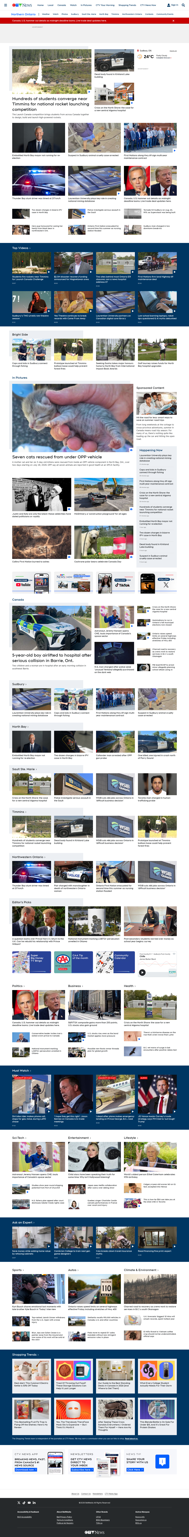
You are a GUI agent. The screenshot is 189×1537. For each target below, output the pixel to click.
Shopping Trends (127, 5)
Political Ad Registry (65, 1523)
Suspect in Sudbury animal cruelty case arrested (93, 155)
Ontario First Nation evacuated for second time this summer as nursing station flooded (104, 228)
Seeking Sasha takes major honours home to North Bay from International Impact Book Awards (115, 366)
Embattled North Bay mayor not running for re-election (28, 756)
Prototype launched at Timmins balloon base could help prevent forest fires (70, 366)
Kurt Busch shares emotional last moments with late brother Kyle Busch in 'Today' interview (36, 1308)
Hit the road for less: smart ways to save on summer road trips (154, 418)
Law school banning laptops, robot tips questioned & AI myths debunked (157, 317)
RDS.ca (138, 1523)
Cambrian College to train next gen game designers (72, 1252)
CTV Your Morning (105, 5)
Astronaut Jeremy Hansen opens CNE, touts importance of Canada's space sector (112, 633)
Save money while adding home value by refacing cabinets (31, 1252)
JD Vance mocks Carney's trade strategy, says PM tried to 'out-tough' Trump (156, 1119)
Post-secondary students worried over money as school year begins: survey (149, 940)
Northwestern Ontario (132, 14)
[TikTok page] (24, 1502)
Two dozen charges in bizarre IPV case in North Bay (71, 756)
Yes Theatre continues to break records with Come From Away (70, 317)
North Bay (103, 14)
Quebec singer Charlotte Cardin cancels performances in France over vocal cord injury (102, 1203)
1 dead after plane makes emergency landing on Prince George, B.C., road (115, 1117)
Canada (61, 5)
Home (40, 5)
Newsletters (98, 1494)
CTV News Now (148, 5)
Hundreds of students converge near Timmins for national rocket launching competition (50, 104)
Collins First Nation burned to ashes (30, 561)
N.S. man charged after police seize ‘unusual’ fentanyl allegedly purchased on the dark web (114, 670)
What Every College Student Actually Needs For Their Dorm (156, 1384)
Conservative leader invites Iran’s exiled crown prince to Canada (47, 1034)
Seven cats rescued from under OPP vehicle (57, 456)
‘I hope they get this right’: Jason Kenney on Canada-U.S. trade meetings (70, 1119)
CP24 (98, 1517)
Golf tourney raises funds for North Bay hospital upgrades (156, 364)
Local (50, 5)
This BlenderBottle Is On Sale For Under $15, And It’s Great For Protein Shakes (157, 1425)
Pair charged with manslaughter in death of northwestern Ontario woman (72, 888)
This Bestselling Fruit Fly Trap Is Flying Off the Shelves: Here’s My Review (31, 1425)
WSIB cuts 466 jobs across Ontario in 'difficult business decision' (115, 799)
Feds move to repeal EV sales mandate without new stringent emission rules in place (102, 1335)
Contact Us (86, 1494)
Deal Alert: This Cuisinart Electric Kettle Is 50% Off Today (31, 1384)
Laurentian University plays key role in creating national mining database (31, 714)
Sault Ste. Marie (89, 14)
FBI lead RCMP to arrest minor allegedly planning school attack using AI (163, 667)
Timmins (115, 14)
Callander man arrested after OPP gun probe (114, 756)
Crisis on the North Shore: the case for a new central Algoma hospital (114, 109)
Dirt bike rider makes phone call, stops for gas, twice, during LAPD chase (29, 1119)
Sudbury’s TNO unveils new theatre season (30, 317)
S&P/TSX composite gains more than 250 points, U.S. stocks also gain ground (93, 1024)
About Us (75, 1494)
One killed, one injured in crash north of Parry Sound (156, 756)
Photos (65, 14)
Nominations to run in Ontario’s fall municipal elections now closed (163, 622)
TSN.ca (99, 1523)
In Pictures (86, 5)
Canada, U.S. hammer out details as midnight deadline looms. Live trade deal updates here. (36, 1024)
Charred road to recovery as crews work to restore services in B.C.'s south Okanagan (150, 1308)
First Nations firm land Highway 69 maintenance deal (155, 278)
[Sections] (5, 5)
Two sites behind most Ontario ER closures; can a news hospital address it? (113, 279)
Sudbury (75, 14)
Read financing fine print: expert (154, 1251)
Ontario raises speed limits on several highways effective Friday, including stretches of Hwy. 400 (92, 1308)
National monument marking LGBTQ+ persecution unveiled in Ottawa (93, 940)
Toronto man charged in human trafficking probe (154, 799)
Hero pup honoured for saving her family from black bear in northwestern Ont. (47, 228)
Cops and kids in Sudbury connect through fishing (29, 364)
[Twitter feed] (18, 1502)
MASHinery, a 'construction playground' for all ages (100, 514)
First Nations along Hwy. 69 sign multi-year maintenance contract (145, 156)
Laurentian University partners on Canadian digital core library (113, 317)
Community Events (164, 14)
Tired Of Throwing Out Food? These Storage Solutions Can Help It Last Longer (71, 1386)
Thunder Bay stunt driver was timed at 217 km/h (36, 198)
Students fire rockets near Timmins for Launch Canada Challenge (30, 278)
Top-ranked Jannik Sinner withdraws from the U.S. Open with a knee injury (48, 1319)
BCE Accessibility (24, 1517)
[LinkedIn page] (34, 1502)
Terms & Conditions (65, 1520)
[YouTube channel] (29, 1502)
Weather (46, 14)
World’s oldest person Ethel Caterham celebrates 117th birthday (149, 1175)
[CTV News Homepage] (22, 5)
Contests (149, 14)
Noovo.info (140, 1517)
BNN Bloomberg (103, 1520)
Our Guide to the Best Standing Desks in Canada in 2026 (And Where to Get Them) (114, 1386)
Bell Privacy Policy (64, 1517)
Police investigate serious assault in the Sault (72, 799)
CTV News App (111, 1494)
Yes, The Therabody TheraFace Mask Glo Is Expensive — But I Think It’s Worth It (72, 1425)
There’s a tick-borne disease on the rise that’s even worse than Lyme (159, 1033)
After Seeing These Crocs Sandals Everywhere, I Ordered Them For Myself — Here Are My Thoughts (114, 1426)
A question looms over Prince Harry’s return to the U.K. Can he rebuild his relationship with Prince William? (38, 941)
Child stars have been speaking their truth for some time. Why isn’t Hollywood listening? (91, 1175)
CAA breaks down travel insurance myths (114, 1252)
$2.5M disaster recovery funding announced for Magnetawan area (71, 278)
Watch (73, 5)
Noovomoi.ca (140, 1520)
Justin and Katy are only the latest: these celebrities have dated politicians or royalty (41, 515)
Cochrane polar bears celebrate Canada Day (97, 561)
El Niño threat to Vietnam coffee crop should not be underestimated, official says (159, 1334)
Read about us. (131, 1438)
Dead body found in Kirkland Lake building (71, 841)
